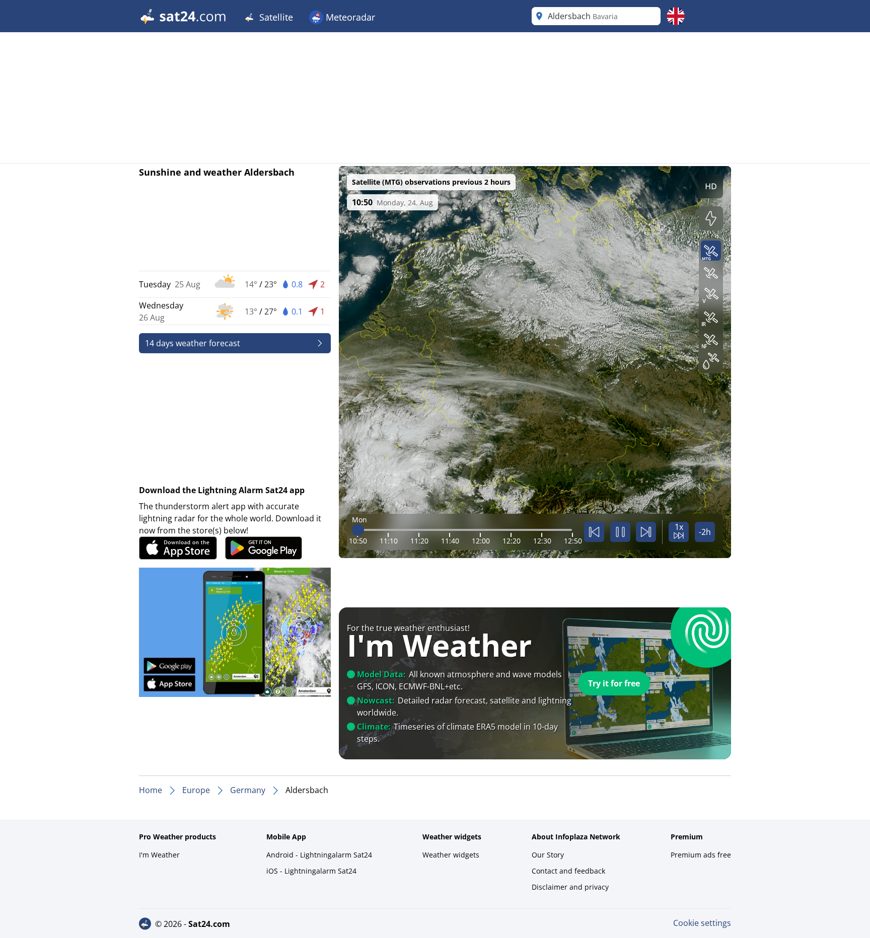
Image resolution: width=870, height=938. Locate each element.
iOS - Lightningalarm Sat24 (311, 871)
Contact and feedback (568, 871)
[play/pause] (620, 532)
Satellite (275, 17)
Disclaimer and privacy (570, 887)
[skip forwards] (646, 532)
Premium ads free (701, 854)
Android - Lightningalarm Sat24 (319, 854)
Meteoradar (349, 17)
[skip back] (594, 532)
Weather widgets (450, 854)
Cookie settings (702, 922)
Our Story (548, 854)
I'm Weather (159, 854)
